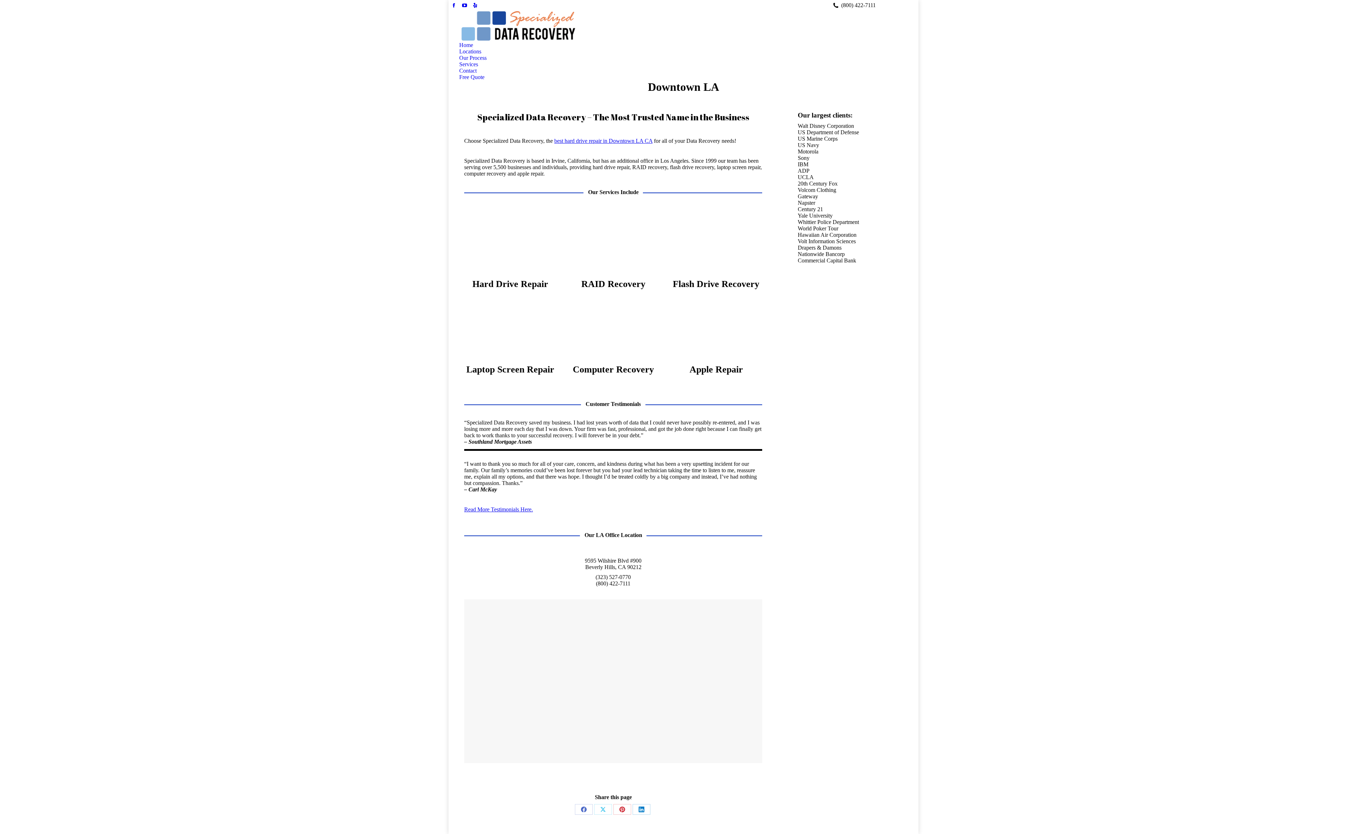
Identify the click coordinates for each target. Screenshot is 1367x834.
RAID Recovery (613, 284)
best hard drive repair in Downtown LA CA (603, 141)
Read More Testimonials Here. (498, 509)
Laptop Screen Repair (510, 369)
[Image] (510, 243)
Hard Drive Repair (510, 284)
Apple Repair (716, 369)
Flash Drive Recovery (716, 284)
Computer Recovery (613, 369)
